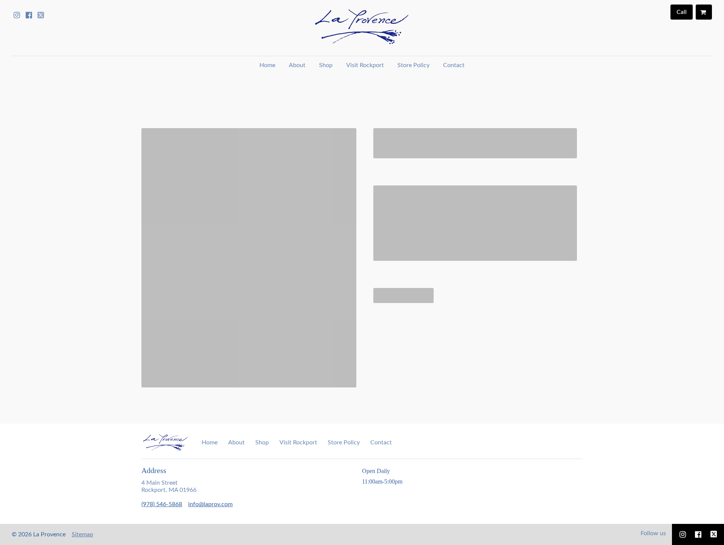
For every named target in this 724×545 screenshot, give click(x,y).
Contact (454, 65)
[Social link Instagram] (17, 15)
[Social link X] (41, 15)
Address (153, 470)
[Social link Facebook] (29, 15)
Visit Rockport (365, 65)
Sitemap (82, 534)
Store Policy (413, 65)
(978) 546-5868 (161, 504)
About (297, 65)
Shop (326, 65)
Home (267, 65)
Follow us (653, 533)
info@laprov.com (210, 504)
